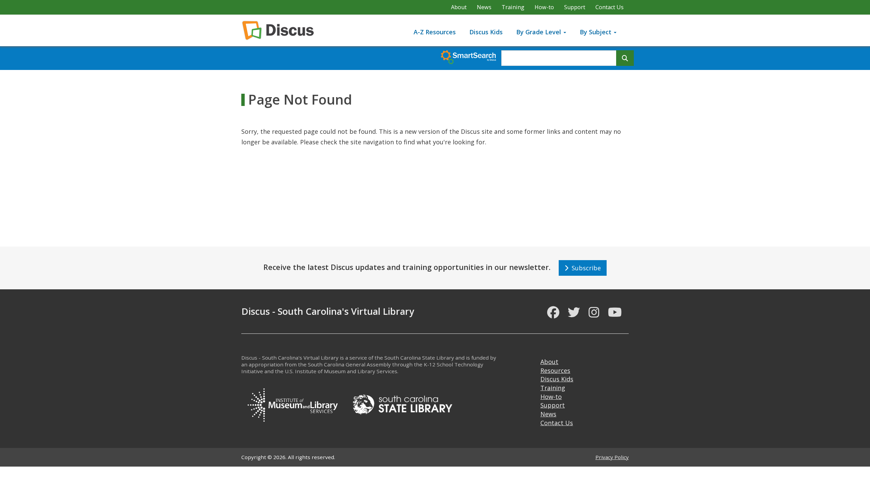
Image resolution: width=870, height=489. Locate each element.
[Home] (280, 30)
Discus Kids (486, 32)
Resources (555, 370)
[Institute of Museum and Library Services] (292, 403)
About (459, 7)
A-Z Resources (435, 32)
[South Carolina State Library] (402, 403)
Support (574, 7)
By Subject (596, 32)
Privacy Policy (612, 457)
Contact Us (609, 7)
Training (513, 7)
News (484, 7)
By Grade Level (539, 32)
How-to (544, 7)
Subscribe (584, 268)
